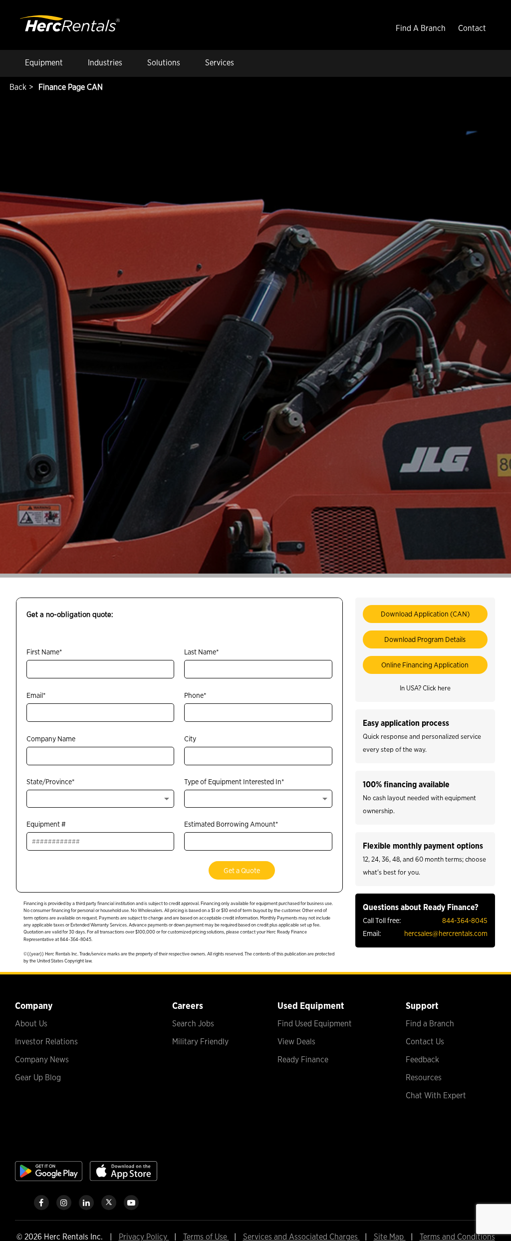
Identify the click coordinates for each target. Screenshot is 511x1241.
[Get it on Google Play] (48, 1178)
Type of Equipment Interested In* (234, 781)
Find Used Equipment (314, 1023)
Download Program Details (425, 639)
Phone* (195, 695)
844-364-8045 (465, 920)
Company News (42, 1059)
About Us (31, 1023)
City (190, 738)
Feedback (422, 1059)
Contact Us (425, 1041)
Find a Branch (430, 1023)
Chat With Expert (436, 1095)
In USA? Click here (425, 688)
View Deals (296, 1041)
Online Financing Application (425, 664)
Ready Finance (302, 1059)
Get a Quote (242, 870)
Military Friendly (200, 1041)
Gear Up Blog (38, 1077)
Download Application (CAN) (425, 614)
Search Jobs (193, 1023)
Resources (424, 1077)
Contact (472, 28)
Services (219, 62)
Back (16, 87)
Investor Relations (46, 1041)
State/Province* (50, 781)
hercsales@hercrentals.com (446, 933)
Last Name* (201, 651)
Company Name (50, 738)
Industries (105, 62)
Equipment (44, 62)
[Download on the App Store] (123, 1178)
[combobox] (100, 799)
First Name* (44, 651)
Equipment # (46, 824)
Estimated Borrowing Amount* (231, 824)
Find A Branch (421, 28)
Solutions (163, 62)
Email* (36, 695)
